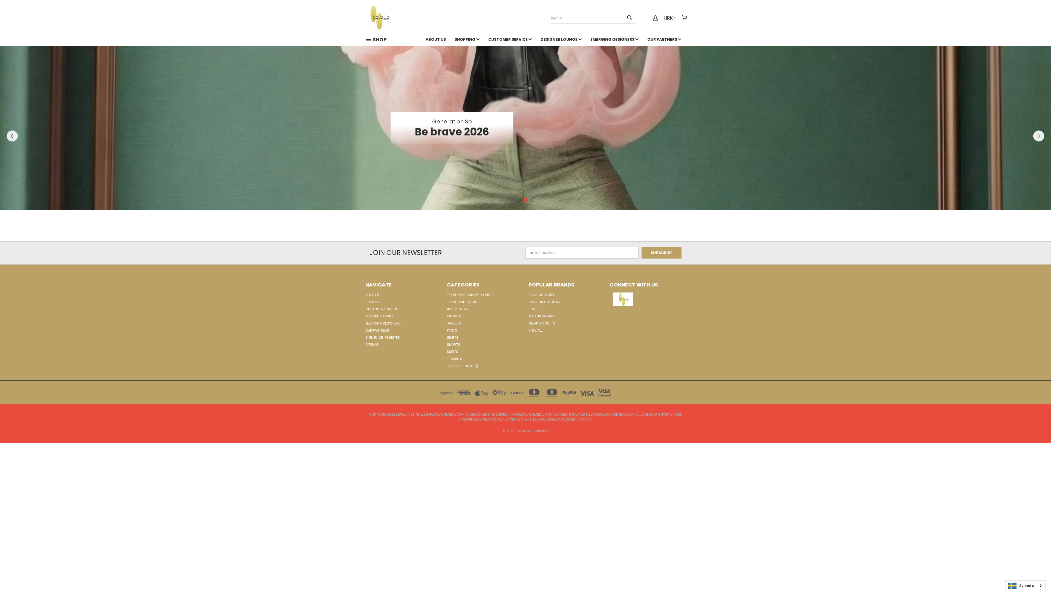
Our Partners (662, 39)
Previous (12, 136)
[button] (648, 299)
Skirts (452, 351)
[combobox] (1025, 585)
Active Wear (458, 309)
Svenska (1026, 585)
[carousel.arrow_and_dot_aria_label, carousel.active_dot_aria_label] (526, 200)
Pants (452, 330)
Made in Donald (542, 316)
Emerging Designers (612, 39)
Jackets (454, 323)
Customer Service (508, 39)
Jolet (533, 309)
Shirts (452, 337)
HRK (668, 18)
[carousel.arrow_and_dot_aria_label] (519, 200)
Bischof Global (542, 294)
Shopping (465, 39)
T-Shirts (454, 359)
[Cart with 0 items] (684, 18)
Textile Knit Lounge (463, 302)
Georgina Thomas (544, 302)
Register (392, 337)
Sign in (371, 337)
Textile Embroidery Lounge (469, 294)
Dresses (454, 316)
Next (1038, 136)
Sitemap (372, 344)
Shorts (453, 344)
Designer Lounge (559, 39)
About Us (436, 39)
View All (535, 330)
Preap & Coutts (542, 323)
